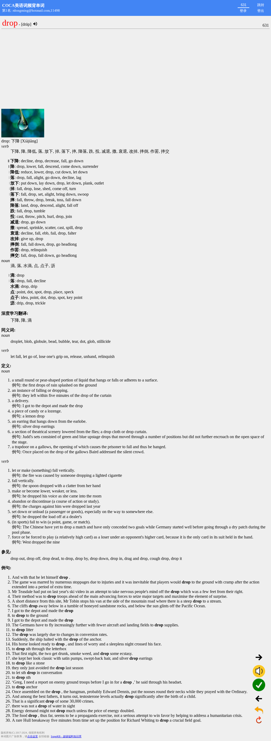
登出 (260, 11)
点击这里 (32, 736)
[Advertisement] (135, 69)
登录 (243, 11)
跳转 (260, 5)
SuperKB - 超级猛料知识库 (66, 736)
